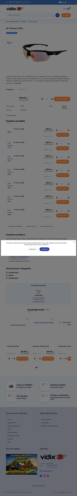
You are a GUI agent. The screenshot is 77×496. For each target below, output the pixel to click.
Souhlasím (44, 249)
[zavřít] (74, 242)
